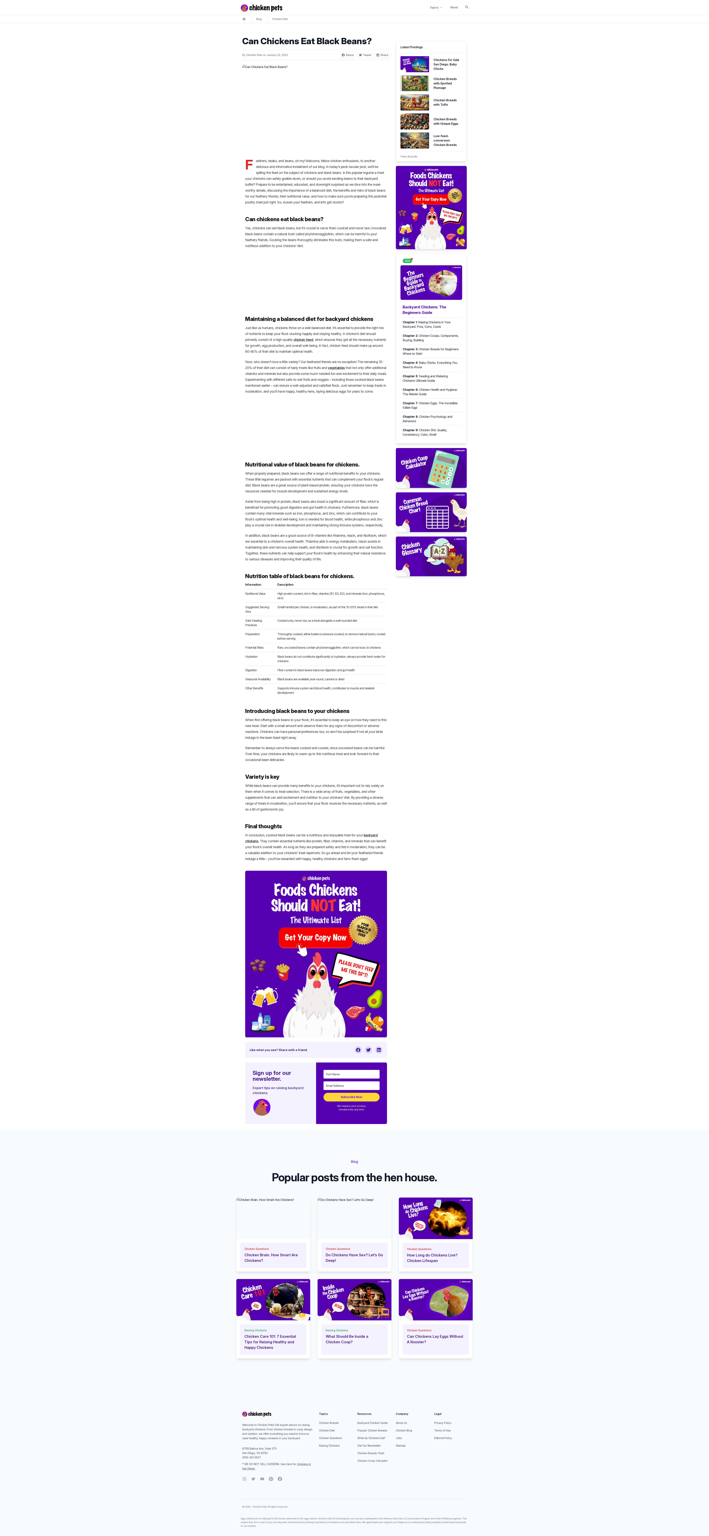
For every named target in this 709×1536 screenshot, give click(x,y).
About (454, 7)
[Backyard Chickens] (277, 1414)
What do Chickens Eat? (371, 1438)
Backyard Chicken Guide (372, 1422)
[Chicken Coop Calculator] (431, 468)
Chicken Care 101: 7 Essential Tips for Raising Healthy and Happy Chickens (270, 1342)
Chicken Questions (330, 1438)
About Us (401, 1422)
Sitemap (401, 1445)
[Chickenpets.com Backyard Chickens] (244, 19)
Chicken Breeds (329, 1422)
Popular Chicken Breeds (372, 1430)
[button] (262, 1107)
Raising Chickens (329, 1445)
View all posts (408, 156)
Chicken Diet (280, 19)
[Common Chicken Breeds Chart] (431, 512)
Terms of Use (442, 1430)
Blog (259, 19)
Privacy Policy (442, 1422)
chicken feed (303, 340)
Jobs (399, 1438)
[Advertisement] (316, 279)
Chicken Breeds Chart (370, 1453)
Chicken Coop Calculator (372, 1460)
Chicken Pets (254, 55)
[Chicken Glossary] (431, 556)
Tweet (367, 55)
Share (350, 55)
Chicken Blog (404, 1430)
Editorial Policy (443, 1438)
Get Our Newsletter (369, 1445)
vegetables (336, 368)
